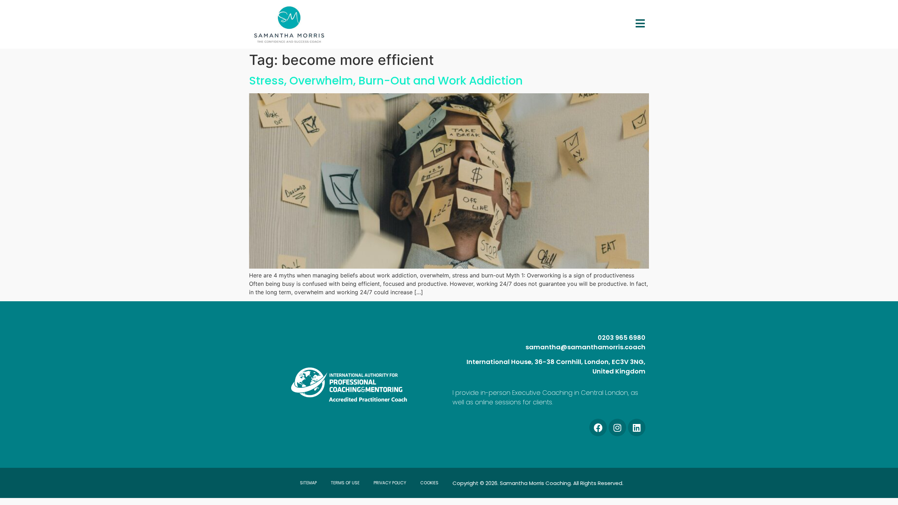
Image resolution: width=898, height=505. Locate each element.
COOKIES (429, 483)
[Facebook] (598, 427)
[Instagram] (617, 427)
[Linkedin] (636, 427)
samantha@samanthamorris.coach (585, 347)
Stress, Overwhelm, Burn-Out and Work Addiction (386, 80)
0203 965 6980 (621, 337)
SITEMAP (308, 483)
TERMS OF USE (345, 483)
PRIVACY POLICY (390, 483)
